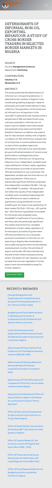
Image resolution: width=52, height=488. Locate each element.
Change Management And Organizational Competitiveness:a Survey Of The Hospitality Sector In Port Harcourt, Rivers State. (24, 300)
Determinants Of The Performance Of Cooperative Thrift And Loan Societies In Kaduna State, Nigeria (26, 384)
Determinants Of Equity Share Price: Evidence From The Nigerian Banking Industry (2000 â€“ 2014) (25, 352)
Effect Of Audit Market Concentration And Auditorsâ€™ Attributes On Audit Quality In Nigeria (26, 430)
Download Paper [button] (14, 274)
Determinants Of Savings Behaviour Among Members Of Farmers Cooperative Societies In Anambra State (25, 367)
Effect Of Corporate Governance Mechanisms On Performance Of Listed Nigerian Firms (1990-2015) (23, 459)
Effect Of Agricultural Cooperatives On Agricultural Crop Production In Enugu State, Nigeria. (24, 416)
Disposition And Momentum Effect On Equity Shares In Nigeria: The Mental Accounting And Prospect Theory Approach (26, 399)
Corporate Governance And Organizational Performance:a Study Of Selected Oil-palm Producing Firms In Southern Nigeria (25, 335)
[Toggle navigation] (46, 5)
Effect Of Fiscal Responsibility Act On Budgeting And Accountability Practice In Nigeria (25, 473)
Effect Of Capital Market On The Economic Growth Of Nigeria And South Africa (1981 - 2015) (23, 444)
